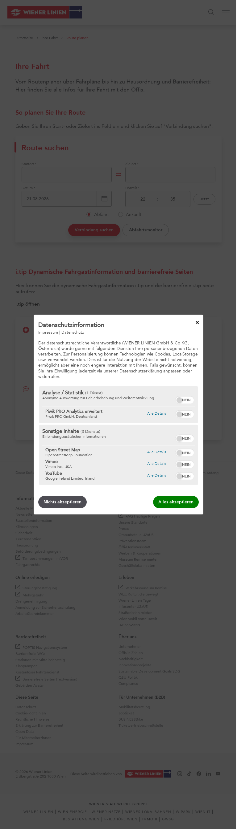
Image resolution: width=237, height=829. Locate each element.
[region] (118, 435)
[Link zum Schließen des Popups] (197, 322)
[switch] (185, 399)
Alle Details (156, 413)
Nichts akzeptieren (62, 502)
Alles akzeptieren (175, 502)
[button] (179, 400)
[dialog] (118, 414)
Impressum (48, 331)
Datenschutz (72, 331)
